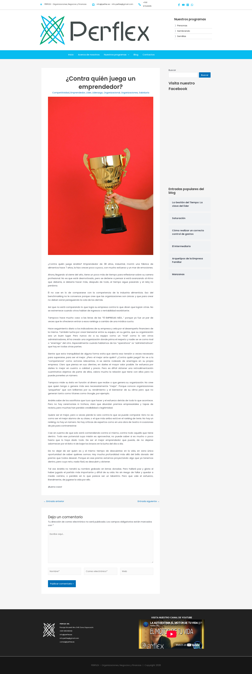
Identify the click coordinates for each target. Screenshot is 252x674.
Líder (88, 92)
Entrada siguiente (149, 501)
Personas (182, 25)
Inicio (71, 54)
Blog (136, 54)
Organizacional (112, 92)
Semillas (181, 36)
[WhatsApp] (192, 5)
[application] (127, 54)
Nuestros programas (115, 54)
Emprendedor (77, 92)
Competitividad (60, 92)
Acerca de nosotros (89, 54)
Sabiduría (144, 92)
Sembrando (183, 30)
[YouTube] (183, 5)
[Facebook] (179, 5)
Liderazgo (97, 92)
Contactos (149, 54)
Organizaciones (129, 92)
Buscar (172, 70)
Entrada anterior (54, 501)
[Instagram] (187, 5)
